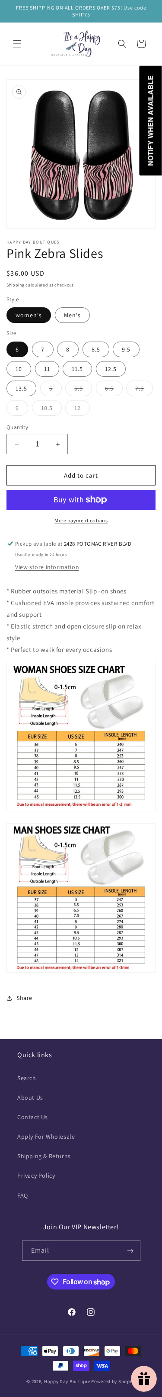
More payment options (81, 520)
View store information (47, 567)
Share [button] (24, 998)
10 (19, 369)
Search (26, 1078)
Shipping (15, 285)
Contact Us (32, 1117)
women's (29, 315)
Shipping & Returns (44, 1156)
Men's (72, 315)
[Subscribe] (130, 1251)
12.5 (111, 369)
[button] (17, 43)
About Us (30, 1097)
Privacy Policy (36, 1175)
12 (82, 410)
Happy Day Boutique (67, 1381)
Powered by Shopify (113, 1381)
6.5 (114, 390)
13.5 (21, 388)
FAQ (22, 1195)
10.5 (51, 410)
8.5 (96, 349)
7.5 (144, 390)
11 (47, 369)
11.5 (77, 369)
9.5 (126, 349)
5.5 (83, 390)
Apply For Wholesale (46, 1136)
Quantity (17, 427)
